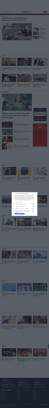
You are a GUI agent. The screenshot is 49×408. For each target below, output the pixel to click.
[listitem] (24, 202)
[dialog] (24, 204)
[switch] (33, 204)
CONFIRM (19, 213)
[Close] (36, 193)
